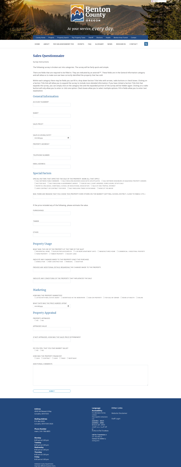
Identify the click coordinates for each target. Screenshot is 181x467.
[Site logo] (90, 18)
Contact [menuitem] (133, 38)
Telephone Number (41, 155)
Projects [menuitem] (51, 38)
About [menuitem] (46, 44)
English (155, 1)
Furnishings (38, 210)
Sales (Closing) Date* (42, 135)
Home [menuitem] (37, 44)
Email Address (39, 164)
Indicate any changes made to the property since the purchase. (61, 260)
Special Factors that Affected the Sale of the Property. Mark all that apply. (89, 183)
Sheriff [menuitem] (91, 38)
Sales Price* (38, 124)
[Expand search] (146, 44)
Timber (36, 221)
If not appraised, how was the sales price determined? (57, 337)
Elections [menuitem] (99, 38)
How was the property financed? (54, 357)
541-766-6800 (96, 437)
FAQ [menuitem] (89, 44)
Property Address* (41, 144)
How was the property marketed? (88, 296)
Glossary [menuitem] (99, 44)
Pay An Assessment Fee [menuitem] (63, 44)
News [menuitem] (109, 44)
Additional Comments (42, 364)
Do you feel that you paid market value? (50, 349)
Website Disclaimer (119, 413)
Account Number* (41, 102)
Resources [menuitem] (121, 44)
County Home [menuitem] (40, 38)
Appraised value (40, 326)
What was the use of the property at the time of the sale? (89, 251)
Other (35, 232)
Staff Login (116, 418)
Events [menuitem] (81, 44)
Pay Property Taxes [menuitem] (78, 38)
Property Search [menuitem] (63, 38)
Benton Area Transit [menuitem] (121, 38)
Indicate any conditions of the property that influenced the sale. (62, 278)
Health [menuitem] (108, 38)
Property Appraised (41, 319)
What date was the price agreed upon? (50, 303)
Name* (36, 113)
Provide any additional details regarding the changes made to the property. (67, 267)
